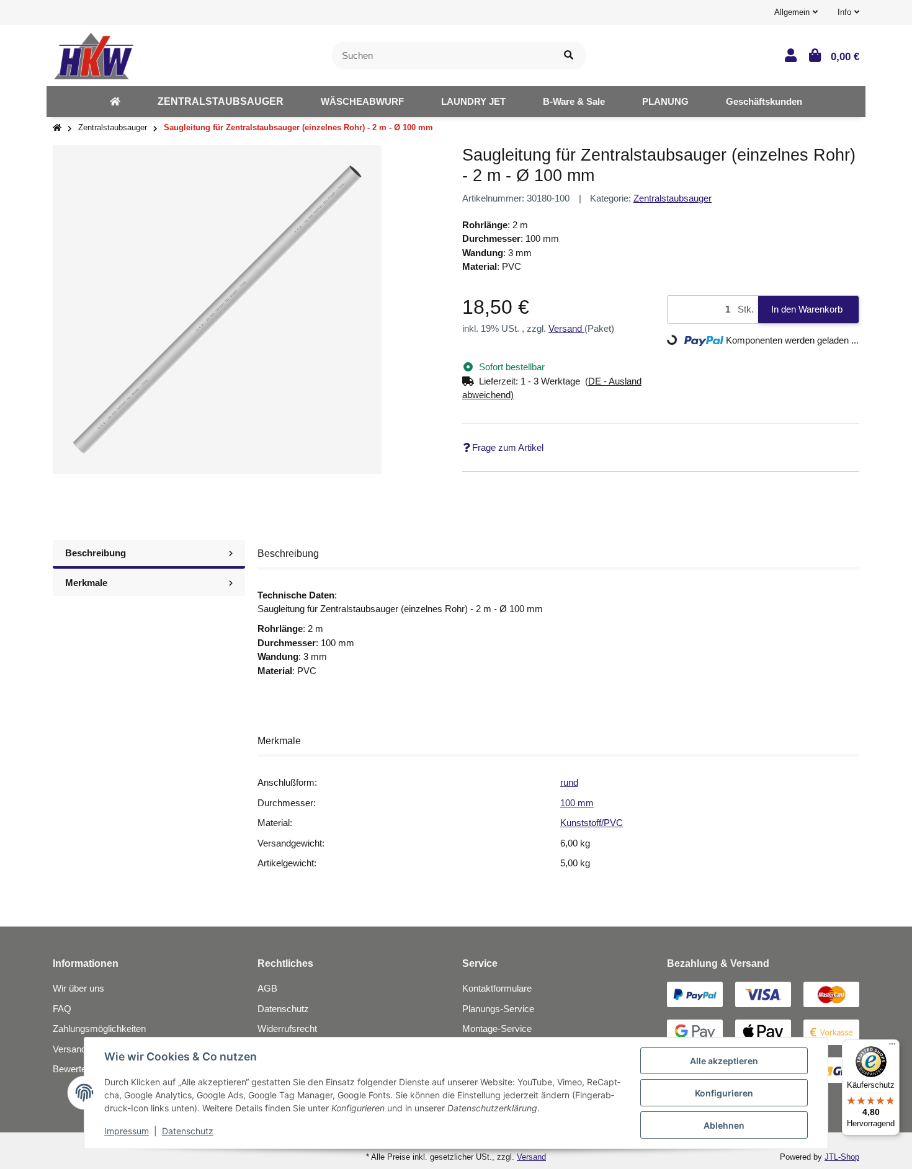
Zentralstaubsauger (672, 198)
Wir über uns (78, 988)
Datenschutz (283, 1008)
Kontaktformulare (497, 988)
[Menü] (892, 1046)
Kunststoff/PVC (591, 822)
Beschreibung (95, 553)
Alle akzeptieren (724, 1061)
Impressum (126, 1131)
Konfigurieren (724, 1093)
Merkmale (86, 582)
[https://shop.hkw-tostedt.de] (115, 101)
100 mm (577, 803)
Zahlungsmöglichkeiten (99, 1028)
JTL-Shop (842, 1157)
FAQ (62, 1008)
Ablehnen (724, 1125)
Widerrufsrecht (287, 1028)
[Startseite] (57, 128)
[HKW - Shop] (93, 54)
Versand (566, 328)
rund (569, 782)
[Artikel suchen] (568, 55)
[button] (796, 12)
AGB (267, 988)
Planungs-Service (498, 1008)
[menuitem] (115, 101)
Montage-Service (497, 1028)
